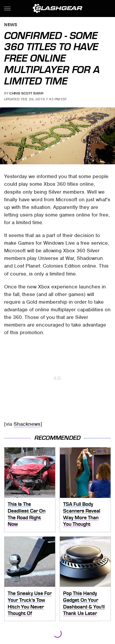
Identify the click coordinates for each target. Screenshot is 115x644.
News (10, 25)
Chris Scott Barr (26, 93)
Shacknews (27, 424)
